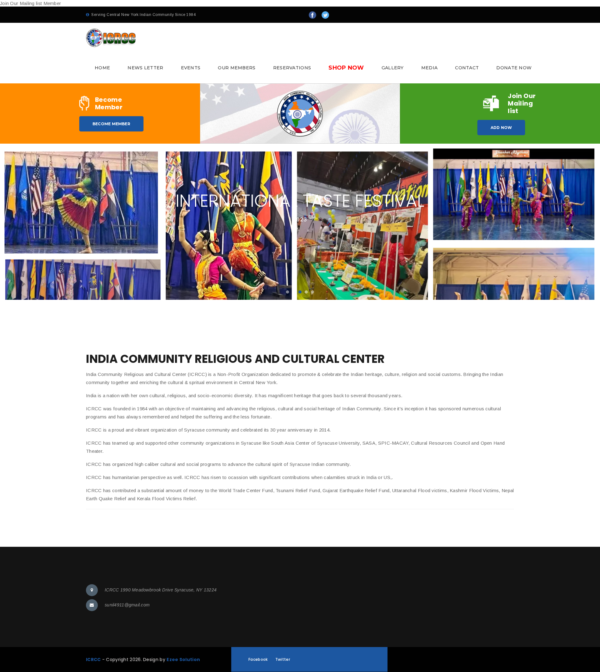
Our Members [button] (236, 68)
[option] (300, 222)
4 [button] (306, 292)
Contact (467, 68)
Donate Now (514, 68)
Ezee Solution (183, 659)
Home (102, 68)
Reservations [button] (292, 68)
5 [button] (312, 292)
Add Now (501, 127)
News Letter (145, 68)
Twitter (282, 659)
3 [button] (300, 292)
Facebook (258, 659)
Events (191, 68)
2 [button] (293, 292)
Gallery (393, 68)
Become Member (111, 123)
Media (429, 68)
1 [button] (287, 292)
